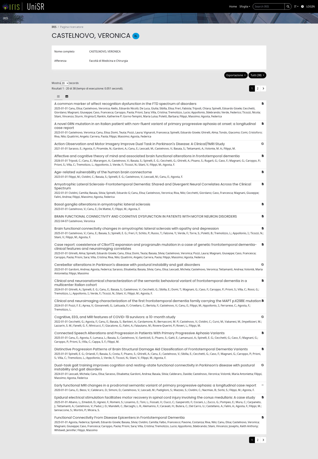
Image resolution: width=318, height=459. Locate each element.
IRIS (54, 27)
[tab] (58, 96)
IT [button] (295, 6)
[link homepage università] (36, 6)
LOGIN (310, 6)
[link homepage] (12, 6)
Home (233, 6)
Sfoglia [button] (243, 6)
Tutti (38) (256, 75)
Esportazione (235, 75)
